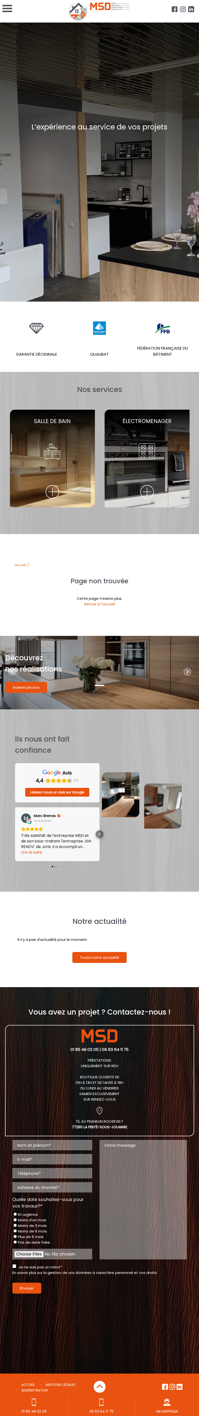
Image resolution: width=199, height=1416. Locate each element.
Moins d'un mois (32, 1220)
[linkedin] (191, 9)
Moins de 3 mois (32, 1225)
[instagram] (183, 9)
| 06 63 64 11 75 (114, 1049)
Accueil (20, 565)
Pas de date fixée (34, 1242)
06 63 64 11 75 (101, 1411)
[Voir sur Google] (26, 818)
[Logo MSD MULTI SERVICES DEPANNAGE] (99, 16)
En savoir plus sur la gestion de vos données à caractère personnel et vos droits (84, 1272)
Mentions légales (60, 1385)
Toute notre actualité (99, 957)
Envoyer (27, 1288)
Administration (34, 1390)
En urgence (28, 1214)
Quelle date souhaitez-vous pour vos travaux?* (48, 1202)
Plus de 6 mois (31, 1236)
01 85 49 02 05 (84, 1049)
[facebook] (175, 9)
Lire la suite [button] (31, 852)
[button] (15, 834)
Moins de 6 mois (32, 1231)
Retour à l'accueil (99, 604)
